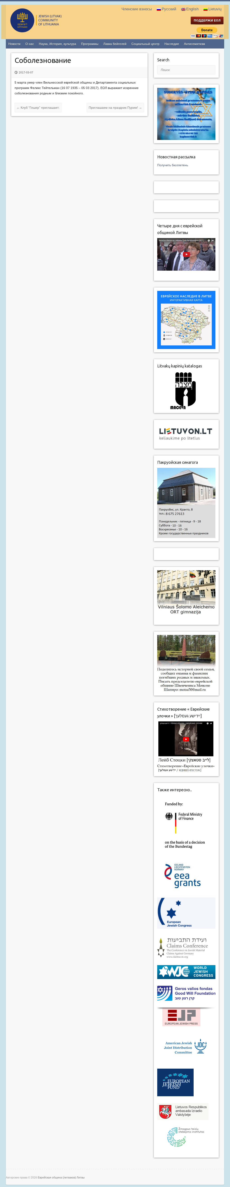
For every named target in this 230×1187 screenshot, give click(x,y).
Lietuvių (214, 9)
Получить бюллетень (172, 165)
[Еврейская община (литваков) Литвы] (54, 30)
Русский (169, 9)
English (192, 9)
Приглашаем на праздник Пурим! (115, 107)
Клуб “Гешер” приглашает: (38, 107)
